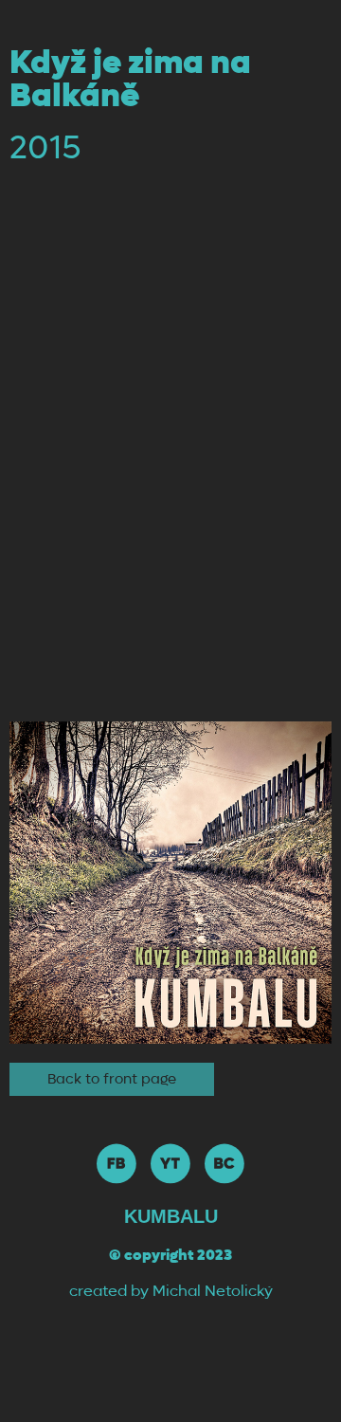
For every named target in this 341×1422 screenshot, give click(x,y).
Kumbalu (171, 1216)
